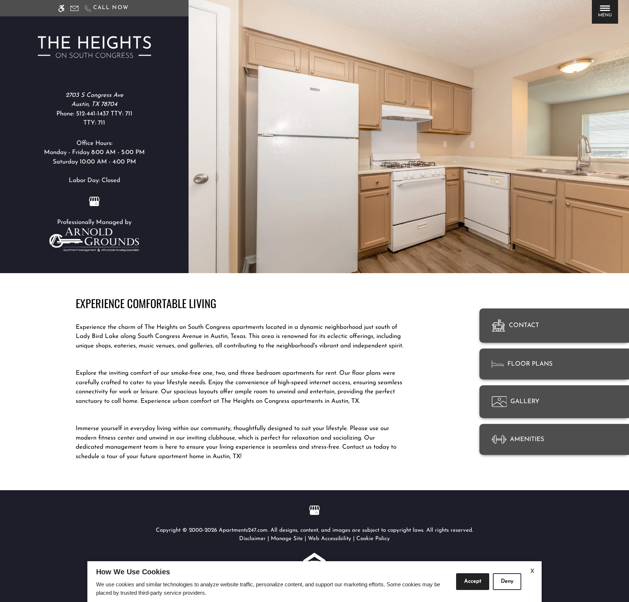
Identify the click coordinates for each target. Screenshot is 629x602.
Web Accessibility (329, 539)
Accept (472, 581)
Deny (507, 581)
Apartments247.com (243, 530)
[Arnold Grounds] (94, 239)
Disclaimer (252, 539)
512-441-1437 (104, 114)
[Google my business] (94, 201)
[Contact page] (74, 8)
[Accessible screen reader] (61, 8)
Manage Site (287, 539)
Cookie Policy (373, 539)
